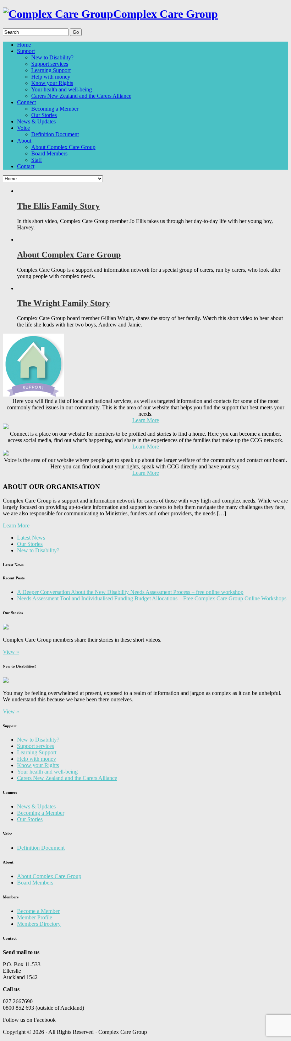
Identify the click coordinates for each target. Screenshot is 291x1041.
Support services (49, 64)
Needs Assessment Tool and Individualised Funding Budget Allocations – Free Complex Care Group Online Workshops (151, 598)
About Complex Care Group (63, 147)
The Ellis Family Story (58, 206)
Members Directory (39, 924)
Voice (23, 128)
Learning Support (51, 70)
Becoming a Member (54, 109)
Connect (26, 102)
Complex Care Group (165, 13)
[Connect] (6, 427)
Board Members (49, 153)
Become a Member (38, 911)
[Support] (33, 395)
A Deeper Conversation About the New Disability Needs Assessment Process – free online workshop (130, 592)
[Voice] (6, 454)
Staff (36, 160)
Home (24, 45)
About (24, 141)
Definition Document (55, 134)
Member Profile (34, 917)
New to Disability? (52, 57)
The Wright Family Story (63, 303)
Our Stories (44, 115)
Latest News (31, 538)
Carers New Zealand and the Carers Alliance (81, 96)
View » (11, 652)
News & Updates (36, 121)
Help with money (50, 77)
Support (26, 51)
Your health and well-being (61, 89)
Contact (25, 166)
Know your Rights (52, 83)
